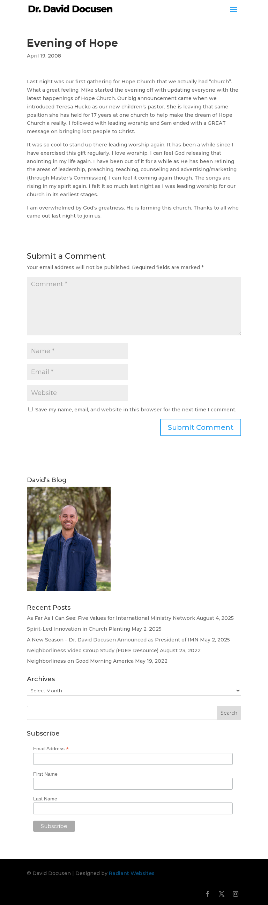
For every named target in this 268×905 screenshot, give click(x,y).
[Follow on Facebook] (207, 893)
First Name (45, 774)
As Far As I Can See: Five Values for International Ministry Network (111, 618)
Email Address (51, 748)
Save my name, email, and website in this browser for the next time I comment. (135, 409)
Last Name (45, 798)
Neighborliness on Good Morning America (80, 661)
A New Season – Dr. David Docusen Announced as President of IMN (113, 640)
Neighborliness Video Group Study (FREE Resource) (92, 650)
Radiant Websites (132, 873)
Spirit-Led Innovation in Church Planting (78, 629)
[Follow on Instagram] (235, 893)
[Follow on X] (221, 893)
